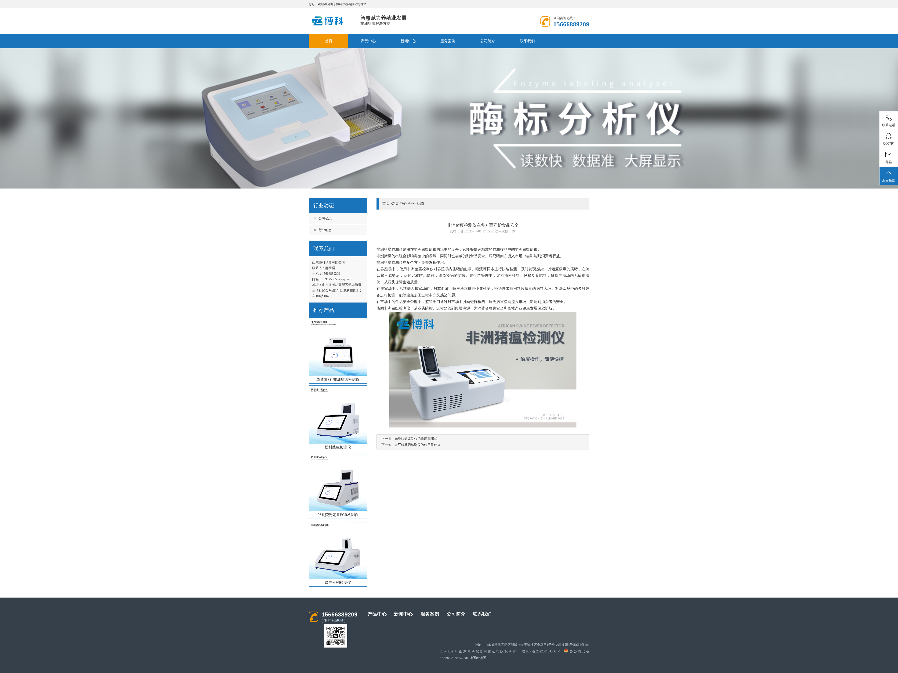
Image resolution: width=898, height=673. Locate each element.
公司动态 (325, 218)
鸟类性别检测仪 (338, 582)
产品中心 (368, 41)
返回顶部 (888, 180)
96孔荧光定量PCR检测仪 (338, 515)
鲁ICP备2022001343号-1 (541, 651)
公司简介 (487, 41)
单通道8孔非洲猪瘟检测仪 (337, 379)
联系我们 (527, 41)
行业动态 (325, 230)
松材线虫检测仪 (338, 447)
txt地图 (481, 658)
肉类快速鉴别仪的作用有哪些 (416, 439)
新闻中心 (408, 41)
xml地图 (470, 658)
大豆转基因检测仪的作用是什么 (417, 445)
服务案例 (447, 41)
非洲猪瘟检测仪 (397, 308)
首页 (328, 41)
